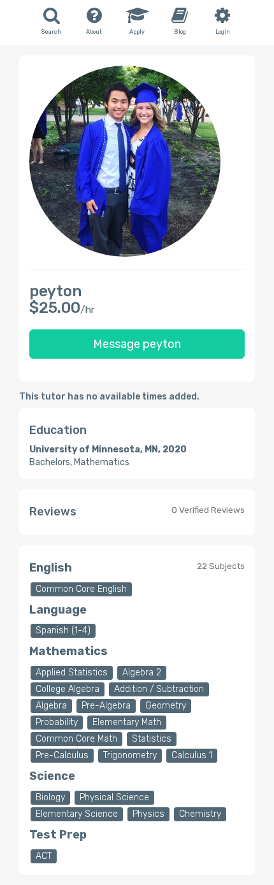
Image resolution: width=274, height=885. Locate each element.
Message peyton (137, 344)
